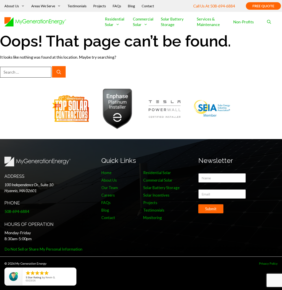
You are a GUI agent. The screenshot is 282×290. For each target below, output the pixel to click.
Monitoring (152, 217)
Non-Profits (243, 21)
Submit (211, 208)
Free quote (263, 6)
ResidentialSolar (114, 22)
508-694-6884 (222, 6)
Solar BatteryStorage (172, 22)
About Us (11, 6)
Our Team (109, 187)
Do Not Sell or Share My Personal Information (43, 249)
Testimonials (77, 6)
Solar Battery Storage (161, 187)
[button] (269, 22)
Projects (99, 6)
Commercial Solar (143, 22)
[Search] (59, 72)
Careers (108, 195)
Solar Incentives (156, 195)
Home (106, 172)
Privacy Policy (268, 263)
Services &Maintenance (208, 22)
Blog (131, 6)
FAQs (117, 6)
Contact (148, 6)
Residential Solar (157, 172)
